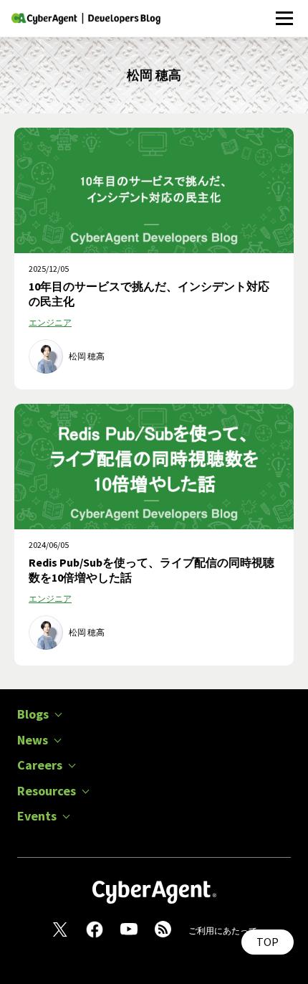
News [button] (32, 740)
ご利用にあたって (222, 930)
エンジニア (50, 322)
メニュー (284, 10)
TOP (267, 942)
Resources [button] (46, 791)
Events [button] (37, 816)
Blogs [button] (33, 714)
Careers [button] (39, 765)
